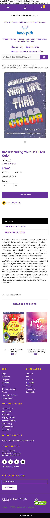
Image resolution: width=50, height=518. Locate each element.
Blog (21, 47)
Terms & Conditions (9, 421)
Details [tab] (9, 221)
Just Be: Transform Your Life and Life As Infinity (37, 350)
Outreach (29, 380)
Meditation (6, 377)
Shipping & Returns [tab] (15, 227)
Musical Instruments (9, 395)
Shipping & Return (8, 418)
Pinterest (16, 461)
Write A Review (10, 164)
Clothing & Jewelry (9, 389)
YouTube (22, 461)
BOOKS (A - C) (29, 65)
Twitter (10, 461)
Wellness (5, 383)
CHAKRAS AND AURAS (10, 68)
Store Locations (8, 427)
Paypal (31, 507)
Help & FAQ (6, 415)
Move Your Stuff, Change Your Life (14, 350)
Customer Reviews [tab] (15, 232)
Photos (4, 392)
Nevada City (30, 392)
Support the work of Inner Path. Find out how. (18, 441)
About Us (14, 47)
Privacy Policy (7, 424)
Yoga (4, 374)
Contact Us (6, 430)
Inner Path (30, 383)
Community (30, 389)
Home (4, 65)
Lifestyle (29, 386)
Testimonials (7, 411)
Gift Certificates (7, 408)
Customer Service (32, 47)
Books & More (15, 65)
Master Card (22, 507)
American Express (12, 507)
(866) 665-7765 (14, 456)
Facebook (4, 461)
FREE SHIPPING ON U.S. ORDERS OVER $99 (27, 51)
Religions (5, 380)
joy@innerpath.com (14, 453)
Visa (5, 507)
